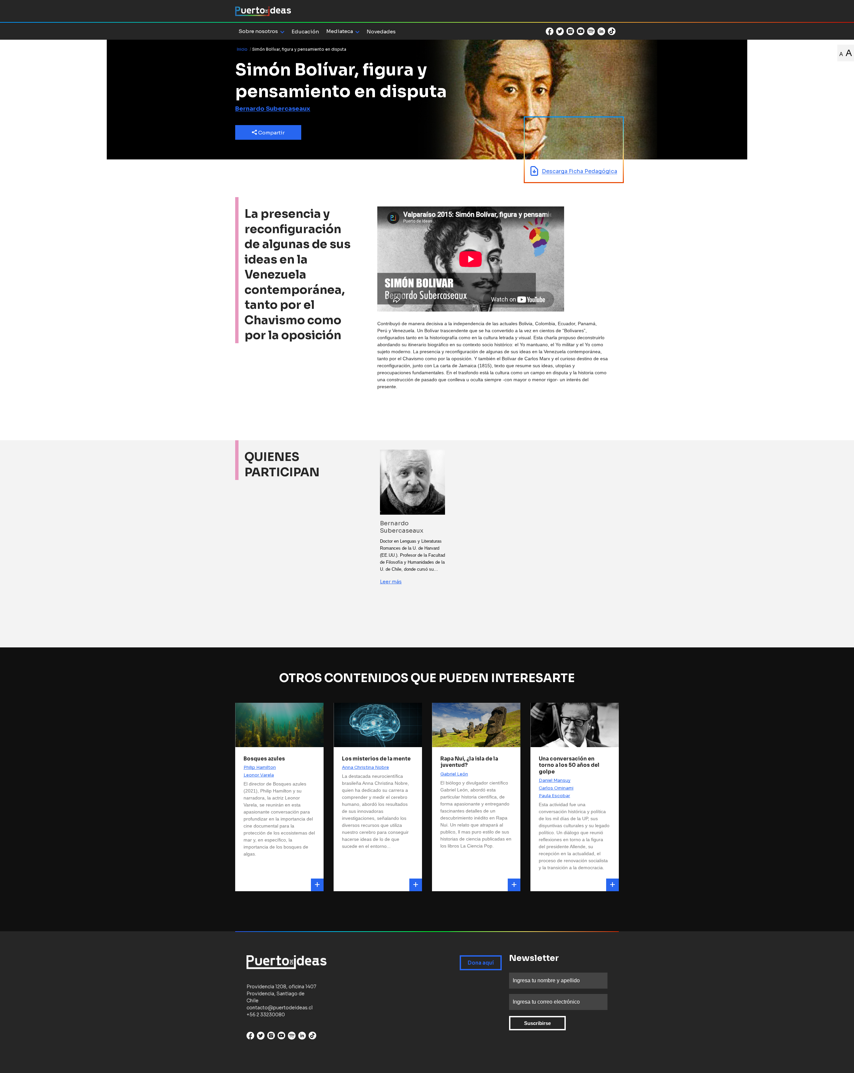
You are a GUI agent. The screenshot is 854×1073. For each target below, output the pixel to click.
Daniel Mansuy (554, 780)
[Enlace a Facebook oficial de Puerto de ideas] (549, 31)
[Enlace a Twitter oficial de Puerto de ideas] (560, 31)
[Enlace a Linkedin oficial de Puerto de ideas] (601, 31)
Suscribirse (537, 1023)
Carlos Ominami (556, 788)
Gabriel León (454, 774)
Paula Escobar (554, 795)
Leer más (391, 581)
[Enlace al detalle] (317, 885)
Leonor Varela (259, 775)
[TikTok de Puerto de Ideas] (611, 31)
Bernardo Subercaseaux (272, 109)
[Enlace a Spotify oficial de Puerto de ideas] (591, 31)
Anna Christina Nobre (365, 767)
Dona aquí (481, 963)
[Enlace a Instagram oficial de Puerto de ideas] (570, 31)
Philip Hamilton (260, 767)
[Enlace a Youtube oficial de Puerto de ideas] (580, 31)
